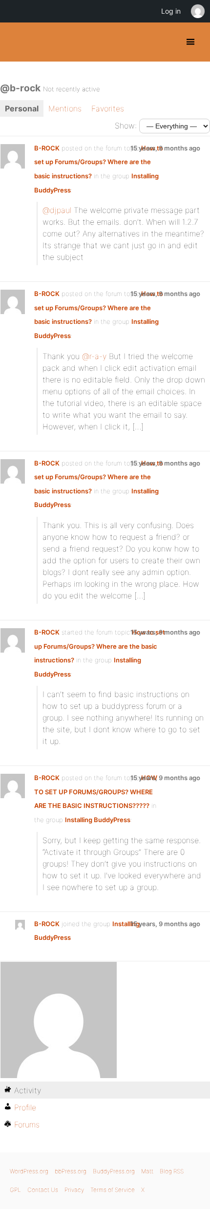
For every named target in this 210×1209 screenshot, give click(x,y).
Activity (27, 1090)
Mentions (65, 108)
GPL (15, 1189)
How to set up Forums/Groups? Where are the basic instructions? (98, 162)
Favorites (107, 108)
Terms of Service (112, 1189)
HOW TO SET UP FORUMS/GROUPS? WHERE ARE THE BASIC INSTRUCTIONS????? (95, 791)
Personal (22, 108)
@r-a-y (94, 356)
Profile (25, 1107)
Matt (147, 1171)
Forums (27, 1124)
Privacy (74, 1189)
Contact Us (42, 1189)
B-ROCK (47, 148)
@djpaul (56, 210)
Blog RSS (172, 1171)
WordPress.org (29, 1171)
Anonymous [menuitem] (197, 11)
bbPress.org (70, 1171)
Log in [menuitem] (171, 11)
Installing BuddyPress (97, 820)
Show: (126, 125)
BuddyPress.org (16, 42)
